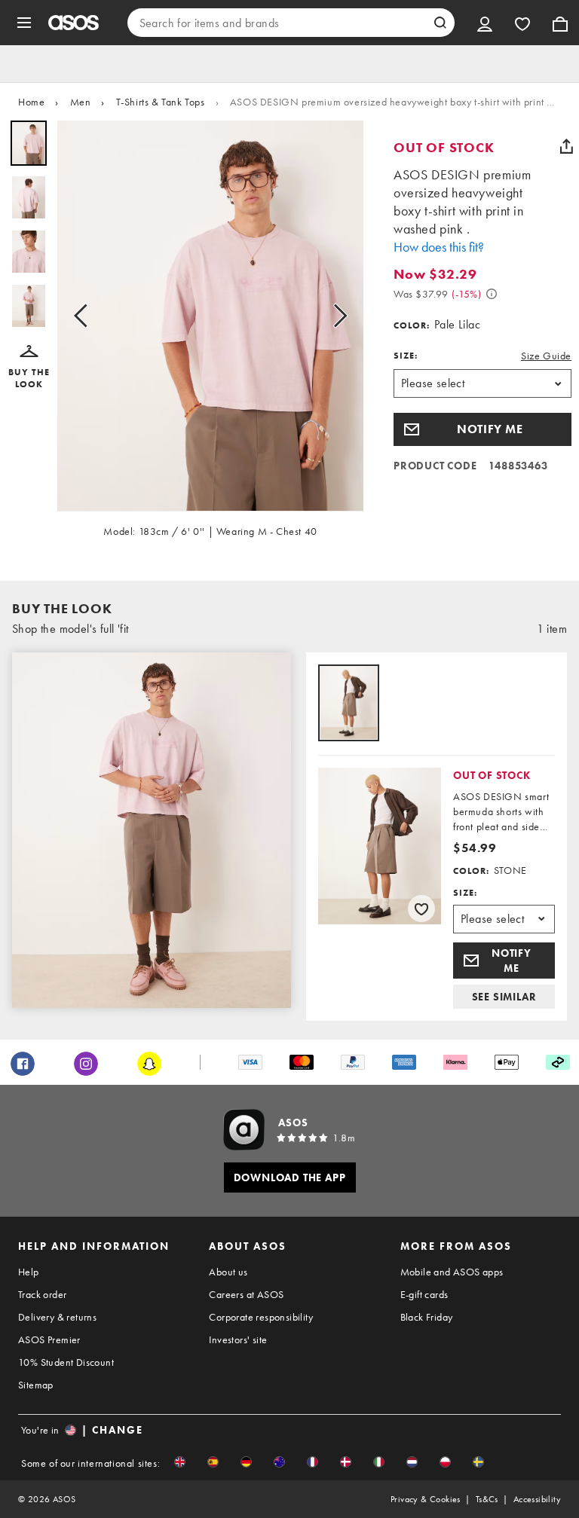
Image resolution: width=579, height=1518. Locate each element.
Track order (42, 1294)
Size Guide (546, 355)
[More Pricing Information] (491, 294)
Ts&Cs (487, 1499)
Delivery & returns (57, 1317)
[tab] (348, 704)
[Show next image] (335, 316)
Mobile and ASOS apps (452, 1271)
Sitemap (36, 1384)
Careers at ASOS (246, 1294)
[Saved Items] (522, 22)
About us (228, 1271)
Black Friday (426, 1317)
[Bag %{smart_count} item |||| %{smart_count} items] (560, 22)
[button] (29, 367)
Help (28, 1271)
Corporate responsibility (261, 1317)
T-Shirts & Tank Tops (160, 101)
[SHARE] (566, 146)
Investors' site (238, 1339)
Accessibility (537, 1499)
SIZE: (406, 356)
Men (80, 101)
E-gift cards (424, 1294)
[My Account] (485, 22)
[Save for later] (421, 908)
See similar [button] (504, 996)
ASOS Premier (49, 1339)
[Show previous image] (85, 316)
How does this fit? (439, 246)
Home (31, 101)
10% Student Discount (66, 1362)
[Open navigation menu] (24, 22)
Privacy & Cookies (426, 1499)
